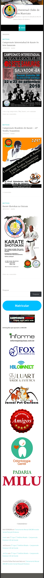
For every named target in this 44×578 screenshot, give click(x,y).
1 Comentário (7, 192)
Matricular (22, 306)
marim (13, 48)
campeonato (14, 111)
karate (24, 111)
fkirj (19, 111)
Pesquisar (6, 290)
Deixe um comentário (9, 114)
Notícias (6, 39)
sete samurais (31, 111)
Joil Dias (5, 553)
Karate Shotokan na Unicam (15, 206)
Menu (23, 28)
